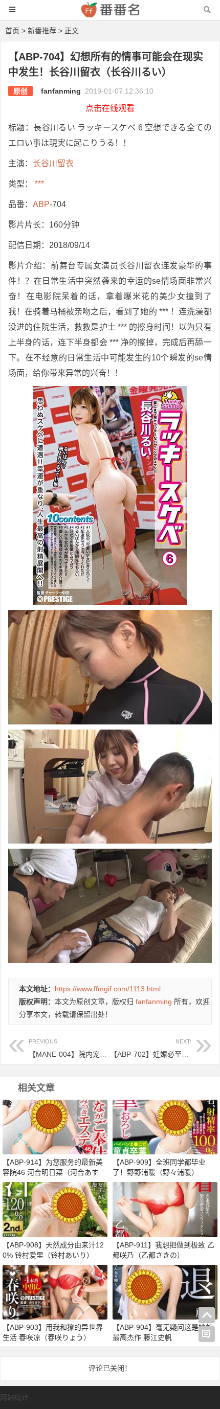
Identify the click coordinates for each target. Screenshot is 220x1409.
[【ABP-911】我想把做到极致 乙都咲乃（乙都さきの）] (165, 1209)
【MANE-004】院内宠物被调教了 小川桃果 (97, 1048)
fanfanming (61, 91)
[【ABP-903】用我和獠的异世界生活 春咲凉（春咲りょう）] (55, 1291)
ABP (41, 204)
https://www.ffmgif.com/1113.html (108, 989)
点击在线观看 (110, 108)
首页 (12, 31)
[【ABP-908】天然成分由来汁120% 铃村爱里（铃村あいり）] (55, 1209)
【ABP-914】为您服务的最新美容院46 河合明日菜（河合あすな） (53, 1172)
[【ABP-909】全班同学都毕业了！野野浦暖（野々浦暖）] (165, 1126)
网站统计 (14, 1397)
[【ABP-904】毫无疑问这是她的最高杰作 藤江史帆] (165, 1291)
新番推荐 (42, 31)
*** (38, 183)
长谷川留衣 (53, 163)
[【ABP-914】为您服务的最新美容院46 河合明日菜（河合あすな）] (55, 1126)
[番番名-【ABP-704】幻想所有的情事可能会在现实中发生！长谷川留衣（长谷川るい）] (110, 14)
